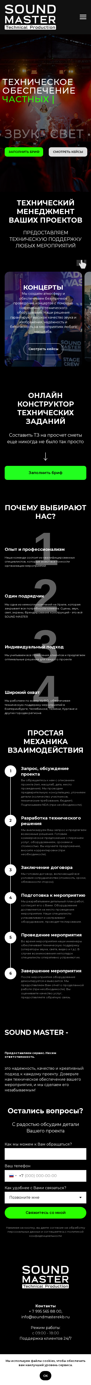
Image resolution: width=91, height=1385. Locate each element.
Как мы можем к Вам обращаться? (38, 1144)
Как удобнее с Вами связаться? (35, 1188)
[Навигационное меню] (83, 17)
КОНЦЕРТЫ (43, 287)
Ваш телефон (18, 1166)
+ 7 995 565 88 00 (45, 1311)
